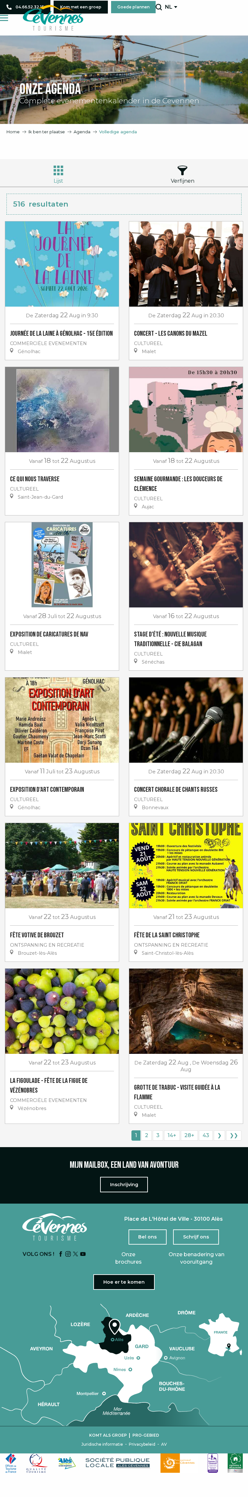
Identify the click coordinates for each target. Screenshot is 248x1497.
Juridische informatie (102, 1444)
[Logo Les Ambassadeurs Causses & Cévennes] (213, 1463)
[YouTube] (83, 1254)
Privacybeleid (142, 1444)
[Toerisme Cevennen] (53, 18)
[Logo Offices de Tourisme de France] (10, 1463)
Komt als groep (108, 1435)
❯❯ (234, 1135)
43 (205, 1135)
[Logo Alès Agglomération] (67, 1463)
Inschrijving (124, 1184)
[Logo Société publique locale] (118, 1463)
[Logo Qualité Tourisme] (37, 1463)
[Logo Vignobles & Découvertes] (235, 1463)
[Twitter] (75, 1254)
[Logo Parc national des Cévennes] (179, 1463)
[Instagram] (68, 1254)
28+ (189, 1135)
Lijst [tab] (58, 181)
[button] (159, 7)
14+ (172, 1135)
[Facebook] (60, 1254)
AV (164, 1444)
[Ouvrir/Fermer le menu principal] (4, 18)
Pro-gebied (145, 1435)
